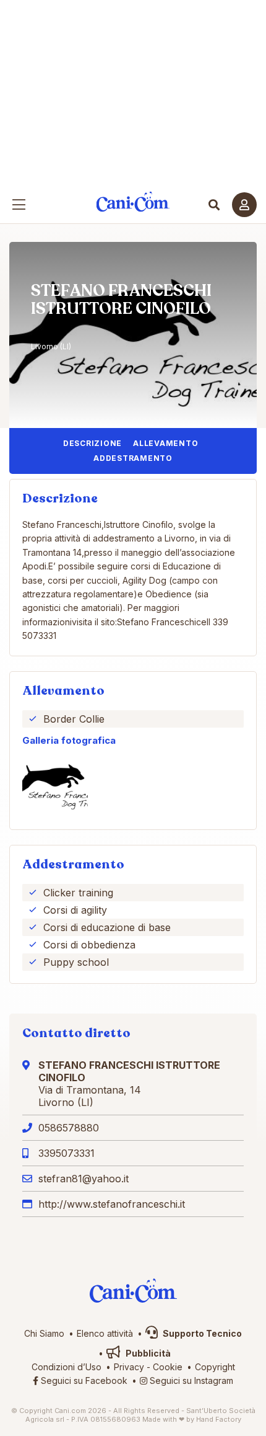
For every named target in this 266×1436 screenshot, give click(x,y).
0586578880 (68, 1128)
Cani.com (133, 202)
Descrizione (92, 443)
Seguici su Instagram (190, 1380)
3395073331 (66, 1153)
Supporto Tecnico (201, 1333)
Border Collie (74, 719)
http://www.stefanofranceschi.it (111, 1204)
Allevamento (165, 443)
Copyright (215, 1367)
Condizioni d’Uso (66, 1367)
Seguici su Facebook (82, 1380)
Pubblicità (147, 1353)
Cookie (167, 1367)
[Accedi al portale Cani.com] (244, 204)
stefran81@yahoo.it (83, 1178)
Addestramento (133, 458)
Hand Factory (218, 1419)
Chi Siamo (44, 1333)
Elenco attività (105, 1333)
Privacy (129, 1367)
